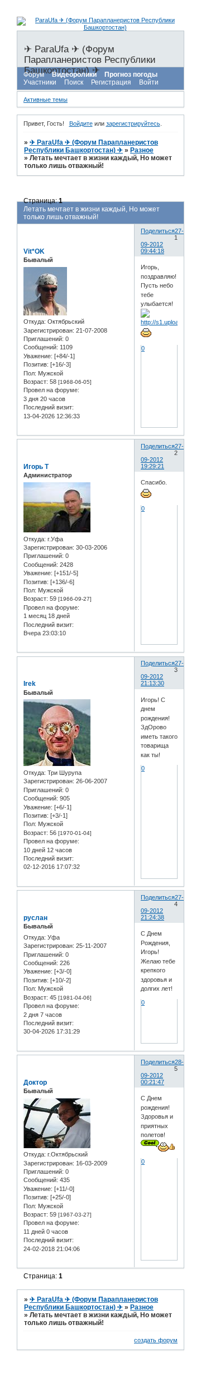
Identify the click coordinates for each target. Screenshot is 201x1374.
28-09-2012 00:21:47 (162, 1072)
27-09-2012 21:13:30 (162, 673)
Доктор (35, 1082)
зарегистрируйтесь (133, 123)
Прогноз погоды (130, 74)
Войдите (81, 123)
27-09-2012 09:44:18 (162, 241)
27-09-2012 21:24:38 (162, 907)
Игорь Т (36, 467)
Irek (29, 684)
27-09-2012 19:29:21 (162, 456)
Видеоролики (74, 74)
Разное (142, 150)
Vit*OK (34, 251)
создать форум (156, 1340)
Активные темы (45, 99)
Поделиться (158, 231)
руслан (35, 918)
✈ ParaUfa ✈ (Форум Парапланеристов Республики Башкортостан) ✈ (91, 146)
